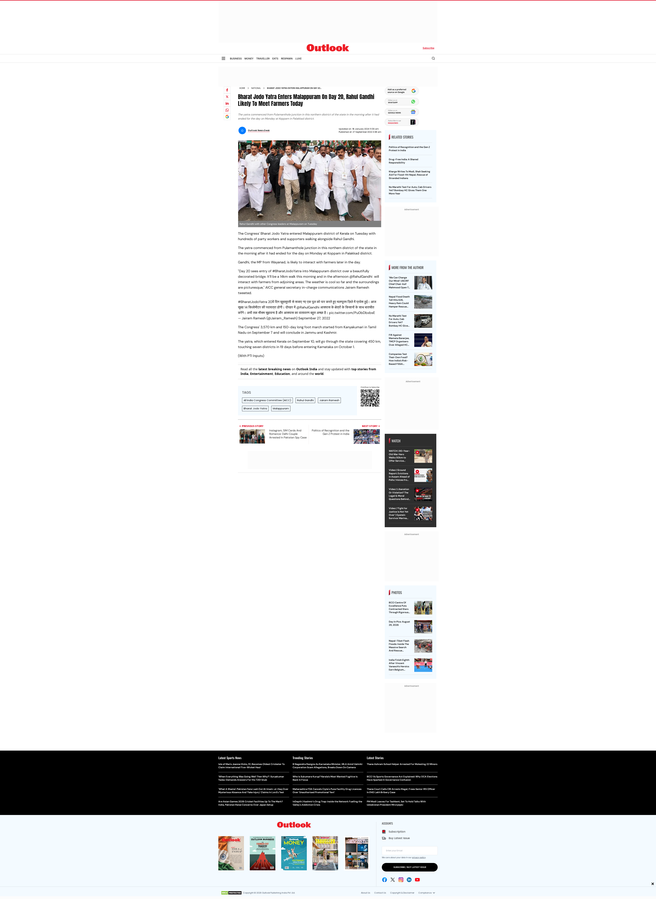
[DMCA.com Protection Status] (231, 893)
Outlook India (306, 369)
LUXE (298, 58)
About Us (365, 892)
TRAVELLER (263, 58)
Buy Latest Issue (399, 838)
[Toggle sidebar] (223, 58)
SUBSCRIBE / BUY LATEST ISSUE (409, 867)
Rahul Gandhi (305, 400)
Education (282, 374)
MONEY (249, 58)
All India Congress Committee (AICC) (267, 400)
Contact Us (380, 892)
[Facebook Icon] (384, 879)
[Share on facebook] (227, 90)
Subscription (397, 832)
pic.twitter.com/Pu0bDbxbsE (352, 312)
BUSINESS (236, 58)
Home (242, 88)
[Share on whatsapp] (227, 110)
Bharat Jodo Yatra (255, 408)
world (319, 374)
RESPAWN (287, 58)
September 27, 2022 (314, 318)
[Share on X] (227, 96)
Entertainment (261, 374)
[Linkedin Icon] (409, 879)
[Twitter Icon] (392, 879)
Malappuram (281, 408)
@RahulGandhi (307, 307)
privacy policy (419, 857)
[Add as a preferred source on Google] (227, 116)
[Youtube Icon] (417, 879)
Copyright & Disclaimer (402, 892)
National (256, 88)
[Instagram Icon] (401, 879)
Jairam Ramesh (329, 400)
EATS (275, 58)
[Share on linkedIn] (227, 103)
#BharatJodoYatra (252, 302)
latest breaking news (274, 369)
